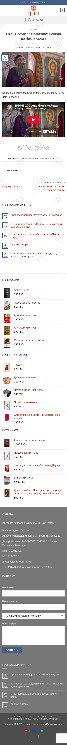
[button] (4, 10)
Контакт (18, 717)
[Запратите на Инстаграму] (29, 19)
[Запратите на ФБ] (25, 19)
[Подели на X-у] (30, 147)
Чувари (47, 47)
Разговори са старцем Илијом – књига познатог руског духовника (50, 185)
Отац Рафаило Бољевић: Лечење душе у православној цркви (33, 255)
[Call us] (37, 19)
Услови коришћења (19, 719)
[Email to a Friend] (36, 147)
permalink (54, 158)
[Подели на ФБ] (25, 147)
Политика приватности (46, 719)
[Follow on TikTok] (33, 19)
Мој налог (30, 717)
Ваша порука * (10, 623)
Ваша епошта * (10, 601)
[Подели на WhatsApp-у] (19, 147)
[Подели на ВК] (42, 147)
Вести (33, 30)
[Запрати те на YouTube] (41, 19)
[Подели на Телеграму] (47, 147)
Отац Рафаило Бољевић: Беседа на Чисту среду (34, 236)
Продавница (45, 717)
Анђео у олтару (11, 186)
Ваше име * (8, 587)
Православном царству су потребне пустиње (36, 214)
